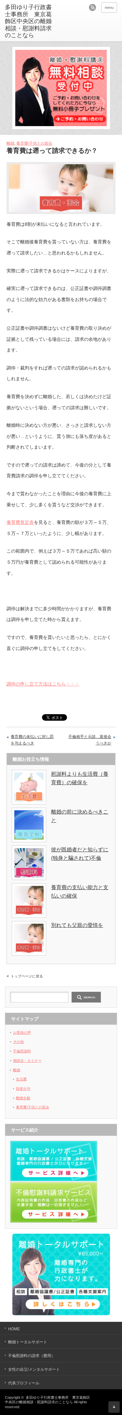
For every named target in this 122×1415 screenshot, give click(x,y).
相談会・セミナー (27, 1060)
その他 (18, 1042)
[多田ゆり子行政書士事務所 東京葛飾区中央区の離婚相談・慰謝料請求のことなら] (29, 21)
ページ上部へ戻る (114, 1407)
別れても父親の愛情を (77, 925)
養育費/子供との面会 (34, 143)
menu (109, 7)
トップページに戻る (27, 976)
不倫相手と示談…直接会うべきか (89, 739)
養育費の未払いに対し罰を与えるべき (32, 739)
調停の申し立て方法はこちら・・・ (43, 683)
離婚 (10, 143)
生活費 (21, 1079)
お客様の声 (22, 1032)
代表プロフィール (23, 1383)
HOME (14, 1329)
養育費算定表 (20, 522)
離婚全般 (23, 1098)
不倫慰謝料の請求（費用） (31, 1355)
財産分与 (23, 1088)
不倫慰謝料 (22, 1051)
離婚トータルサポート (27, 1342)
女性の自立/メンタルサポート (34, 1369)
